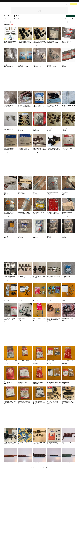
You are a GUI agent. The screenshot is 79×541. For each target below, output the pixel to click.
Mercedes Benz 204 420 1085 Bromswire (38, 213)
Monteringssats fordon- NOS (67, 318)
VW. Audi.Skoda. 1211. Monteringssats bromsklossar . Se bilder (24, 277)
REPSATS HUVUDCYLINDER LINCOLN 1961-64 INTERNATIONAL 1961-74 (53, 402)
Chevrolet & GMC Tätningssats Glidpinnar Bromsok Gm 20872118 (24, 42)
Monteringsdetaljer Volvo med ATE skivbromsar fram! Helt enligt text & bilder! (39, 149)
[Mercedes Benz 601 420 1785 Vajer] (10, 183)
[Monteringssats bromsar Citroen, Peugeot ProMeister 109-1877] (10, 290)
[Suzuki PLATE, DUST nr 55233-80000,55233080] (10, 55)
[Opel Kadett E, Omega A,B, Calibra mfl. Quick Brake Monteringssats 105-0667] (54, 353)
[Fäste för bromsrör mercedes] (54, 97)
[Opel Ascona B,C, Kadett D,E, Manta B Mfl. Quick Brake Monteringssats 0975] (39, 373)
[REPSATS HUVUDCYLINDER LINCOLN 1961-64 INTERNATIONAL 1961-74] (54, 393)
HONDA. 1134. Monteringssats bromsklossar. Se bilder (9, 277)
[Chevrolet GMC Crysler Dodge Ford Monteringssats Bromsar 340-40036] (54, 140)
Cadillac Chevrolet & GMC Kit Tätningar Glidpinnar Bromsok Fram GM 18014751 (25, 127)
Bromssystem (8, 18)
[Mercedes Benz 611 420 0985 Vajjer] (39, 183)
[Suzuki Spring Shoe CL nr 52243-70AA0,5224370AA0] (68, 33)
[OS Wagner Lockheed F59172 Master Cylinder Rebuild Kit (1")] (68, 393)
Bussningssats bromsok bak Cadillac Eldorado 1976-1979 (52, 443)
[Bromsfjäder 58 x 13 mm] (68, 435)
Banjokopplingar (7, 126)
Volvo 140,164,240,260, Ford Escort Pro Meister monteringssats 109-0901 (54, 382)
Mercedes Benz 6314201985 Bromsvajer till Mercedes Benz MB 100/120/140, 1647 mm (10, 213)
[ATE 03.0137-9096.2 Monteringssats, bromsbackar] (39, 97)
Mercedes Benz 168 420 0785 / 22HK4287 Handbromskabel (53, 191)
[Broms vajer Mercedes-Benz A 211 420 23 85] (68, 204)
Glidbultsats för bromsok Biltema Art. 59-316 (53, 234)
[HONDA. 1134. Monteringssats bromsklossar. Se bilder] (10, 268)
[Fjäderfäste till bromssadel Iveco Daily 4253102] (39, 226)
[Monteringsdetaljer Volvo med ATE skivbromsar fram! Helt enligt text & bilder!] (39, 140)
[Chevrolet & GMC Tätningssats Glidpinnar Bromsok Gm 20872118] (25, 33)
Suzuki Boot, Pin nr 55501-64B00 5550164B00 (39, 63)
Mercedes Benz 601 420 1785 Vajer (9, 191)
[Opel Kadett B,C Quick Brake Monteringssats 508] (10, 373)
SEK (49, 3)
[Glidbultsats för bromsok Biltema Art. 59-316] (54, 226)
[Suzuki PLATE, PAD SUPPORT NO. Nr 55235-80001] (68, 55)
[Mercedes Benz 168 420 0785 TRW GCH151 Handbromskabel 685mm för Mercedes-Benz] (54, 204)
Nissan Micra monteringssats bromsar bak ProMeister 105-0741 (68, 298)
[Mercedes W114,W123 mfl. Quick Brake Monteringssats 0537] (10, 393)
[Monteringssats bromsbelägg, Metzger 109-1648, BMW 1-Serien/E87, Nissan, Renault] (10, 310)
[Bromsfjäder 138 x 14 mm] (25, 455)
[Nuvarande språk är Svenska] (46, 4)
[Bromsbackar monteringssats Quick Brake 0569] (39, 119)
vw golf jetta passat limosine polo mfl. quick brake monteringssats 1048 (39, 361)
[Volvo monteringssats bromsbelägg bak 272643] (25, 226)
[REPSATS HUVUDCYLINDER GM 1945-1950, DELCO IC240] (39, 435)
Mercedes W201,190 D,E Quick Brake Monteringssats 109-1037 (24, 402)
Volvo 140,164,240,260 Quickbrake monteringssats (68, 361)
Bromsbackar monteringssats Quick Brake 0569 (39, 127)
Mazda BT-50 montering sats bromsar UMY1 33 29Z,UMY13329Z (25, 106)
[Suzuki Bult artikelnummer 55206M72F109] (10, 97)
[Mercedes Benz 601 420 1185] (25, 183)
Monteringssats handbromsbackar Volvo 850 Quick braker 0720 (39, 298)
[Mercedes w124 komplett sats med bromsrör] (68, 97)
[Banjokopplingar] (10, 119)
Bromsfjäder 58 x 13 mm (66, 442)
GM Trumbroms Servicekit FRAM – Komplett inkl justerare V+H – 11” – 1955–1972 (10, 42)
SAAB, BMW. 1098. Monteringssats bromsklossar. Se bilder (53, 277)
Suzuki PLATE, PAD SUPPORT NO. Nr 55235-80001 (68, 63)
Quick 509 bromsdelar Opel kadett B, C (39, 319)
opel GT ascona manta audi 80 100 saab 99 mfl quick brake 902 (10, 361)
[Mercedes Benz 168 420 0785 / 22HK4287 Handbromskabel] (54, 183)
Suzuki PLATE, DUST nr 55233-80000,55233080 (10, 63)
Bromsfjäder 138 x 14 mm (23, 462)
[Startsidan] (11, 4)
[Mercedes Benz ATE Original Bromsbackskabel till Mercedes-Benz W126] (25, 204)
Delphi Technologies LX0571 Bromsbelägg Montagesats (9, 149)
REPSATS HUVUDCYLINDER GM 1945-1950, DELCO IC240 (39, 443)
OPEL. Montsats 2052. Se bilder (39, 276)
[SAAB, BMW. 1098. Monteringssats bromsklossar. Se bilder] (54, 268)
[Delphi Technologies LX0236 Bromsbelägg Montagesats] (25, 140)
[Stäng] (78, 1)
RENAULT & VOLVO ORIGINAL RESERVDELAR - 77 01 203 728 (10, 234)
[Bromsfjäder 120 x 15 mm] (68, 455)
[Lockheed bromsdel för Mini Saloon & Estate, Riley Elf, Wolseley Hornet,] (54, 310)
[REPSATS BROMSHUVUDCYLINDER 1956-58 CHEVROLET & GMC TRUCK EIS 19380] (10, 435)
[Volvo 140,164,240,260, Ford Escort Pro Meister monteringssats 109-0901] (54, 373)
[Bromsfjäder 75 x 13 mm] (39, 455)
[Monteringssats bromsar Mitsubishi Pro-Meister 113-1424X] (25, 290)
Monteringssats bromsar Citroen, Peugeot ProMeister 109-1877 (10, 298)
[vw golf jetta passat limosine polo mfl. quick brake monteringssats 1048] (39, 353)
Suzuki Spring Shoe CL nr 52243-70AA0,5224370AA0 (68, 42)
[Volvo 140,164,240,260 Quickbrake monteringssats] (68, 353)
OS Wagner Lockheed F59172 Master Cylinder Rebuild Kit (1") (68, 402)
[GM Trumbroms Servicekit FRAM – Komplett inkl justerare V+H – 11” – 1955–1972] (10, 33)
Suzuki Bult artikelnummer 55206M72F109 (9, 106)
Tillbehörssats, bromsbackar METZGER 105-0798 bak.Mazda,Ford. (67, 149)
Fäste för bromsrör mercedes (53, 105)
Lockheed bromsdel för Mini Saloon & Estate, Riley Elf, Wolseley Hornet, (54, 319)
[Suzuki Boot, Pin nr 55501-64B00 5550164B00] (39, 55)
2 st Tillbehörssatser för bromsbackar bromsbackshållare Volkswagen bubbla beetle (24, 63)
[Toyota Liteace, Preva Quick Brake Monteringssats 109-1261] (68, 373)
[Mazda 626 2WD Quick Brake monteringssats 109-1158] (25, 373)
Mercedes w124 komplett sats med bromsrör (68, 106)
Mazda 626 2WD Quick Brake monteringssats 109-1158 (23, 382)
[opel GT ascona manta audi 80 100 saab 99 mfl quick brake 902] (10, 353)
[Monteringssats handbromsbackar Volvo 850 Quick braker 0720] (39, 290)
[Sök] (39, 4)
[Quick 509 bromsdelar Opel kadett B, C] (39, 310)
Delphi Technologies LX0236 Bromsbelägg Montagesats (23, 149)
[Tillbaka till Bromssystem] (4, 19)
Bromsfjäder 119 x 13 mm (8, 462)
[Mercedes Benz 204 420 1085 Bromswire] (39, 204)
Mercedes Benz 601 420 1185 (24, 190)
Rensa (12, 24)
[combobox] (28, 4)
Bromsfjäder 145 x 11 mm (52, 462)
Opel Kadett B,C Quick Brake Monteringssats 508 (9, 382)
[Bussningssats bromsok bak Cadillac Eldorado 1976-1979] (54, 435)
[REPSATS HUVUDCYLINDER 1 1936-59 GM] (25, 435)
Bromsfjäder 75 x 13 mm (37, 462)
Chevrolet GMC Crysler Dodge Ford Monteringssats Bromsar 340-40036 (54, 149)
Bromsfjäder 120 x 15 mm (66, 462)
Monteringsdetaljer (22, 318)
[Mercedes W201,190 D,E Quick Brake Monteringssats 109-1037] (25, 393)
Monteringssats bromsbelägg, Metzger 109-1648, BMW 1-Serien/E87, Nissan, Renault (9, 319)
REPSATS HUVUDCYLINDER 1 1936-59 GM (25, 443)
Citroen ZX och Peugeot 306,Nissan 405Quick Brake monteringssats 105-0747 (52, 63)
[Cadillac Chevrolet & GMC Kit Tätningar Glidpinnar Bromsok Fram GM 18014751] (25, 119)
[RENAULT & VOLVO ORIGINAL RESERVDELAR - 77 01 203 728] (10, 226)
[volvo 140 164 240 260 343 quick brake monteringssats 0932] (25, 353)
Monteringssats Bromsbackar (67, 276)
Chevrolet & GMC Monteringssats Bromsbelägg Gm (53, 127)
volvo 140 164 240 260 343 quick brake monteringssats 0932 (24, 361)
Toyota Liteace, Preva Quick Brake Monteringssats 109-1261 (68, 382)
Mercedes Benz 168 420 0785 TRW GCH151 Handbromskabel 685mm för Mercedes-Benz (53, 213)
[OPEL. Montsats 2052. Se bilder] (39, 268)
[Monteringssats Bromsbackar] (68, 268)
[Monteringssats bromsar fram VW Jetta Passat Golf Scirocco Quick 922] (54, 290)
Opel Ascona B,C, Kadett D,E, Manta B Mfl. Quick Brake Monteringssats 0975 (38, 382)
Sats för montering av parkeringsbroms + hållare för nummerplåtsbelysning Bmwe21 (53, 42)
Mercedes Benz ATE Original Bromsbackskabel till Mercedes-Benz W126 (24, 213)
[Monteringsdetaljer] (25, 310)
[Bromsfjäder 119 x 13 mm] (10, 455)
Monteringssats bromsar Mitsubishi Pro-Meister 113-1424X (25, 298)
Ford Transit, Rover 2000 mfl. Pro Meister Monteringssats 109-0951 (39, 402)
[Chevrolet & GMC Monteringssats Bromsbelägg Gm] (54, 119)
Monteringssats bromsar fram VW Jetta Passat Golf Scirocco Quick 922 (53, 298)
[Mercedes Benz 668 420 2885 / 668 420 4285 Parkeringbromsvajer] (68, 183)
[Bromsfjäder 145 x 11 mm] (54, 455)
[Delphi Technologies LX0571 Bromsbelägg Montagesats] (10, 140)
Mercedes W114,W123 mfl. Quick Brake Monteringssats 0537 (10, 402)
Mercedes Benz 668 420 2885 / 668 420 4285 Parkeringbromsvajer (68, 191)
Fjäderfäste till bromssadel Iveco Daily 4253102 (39, 234)
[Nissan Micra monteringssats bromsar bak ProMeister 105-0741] (68, 290)
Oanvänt (6, 24)
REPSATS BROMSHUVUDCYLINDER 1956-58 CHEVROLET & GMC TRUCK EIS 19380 (10, 443)
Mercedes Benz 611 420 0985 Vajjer (38, 191)
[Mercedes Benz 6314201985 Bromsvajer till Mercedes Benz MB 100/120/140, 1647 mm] (10, 204)
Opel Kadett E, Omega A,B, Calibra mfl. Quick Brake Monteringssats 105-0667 (53, 361)
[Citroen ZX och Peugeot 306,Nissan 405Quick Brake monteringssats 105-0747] (54, 55)
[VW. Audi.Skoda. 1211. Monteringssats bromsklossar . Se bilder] (25, 268)
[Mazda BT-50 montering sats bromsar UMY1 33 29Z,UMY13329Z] (25, 97)
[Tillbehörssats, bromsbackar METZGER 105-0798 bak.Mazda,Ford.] (68, 140)
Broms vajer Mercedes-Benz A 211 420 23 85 (68, 213)
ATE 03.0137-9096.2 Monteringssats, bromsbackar (38, 106)
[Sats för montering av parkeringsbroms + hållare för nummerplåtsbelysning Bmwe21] (54, 33)
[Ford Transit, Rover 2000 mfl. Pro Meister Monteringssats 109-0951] (39, 393)
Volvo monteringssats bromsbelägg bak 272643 (25, 234)
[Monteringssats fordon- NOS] (68, 310)
